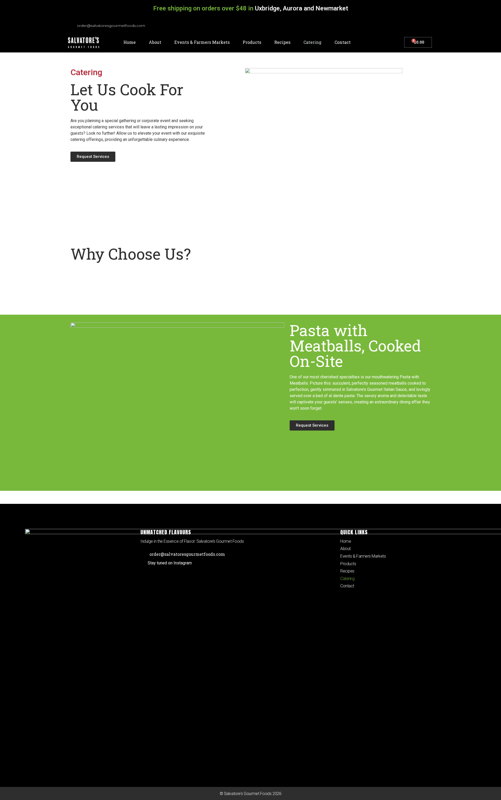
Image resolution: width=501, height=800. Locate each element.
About (155, 42)
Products (252, 42)
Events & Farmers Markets (202, 42)
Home (129, 42)
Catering (312, 42)
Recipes (282, 42)
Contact (343, 42)
